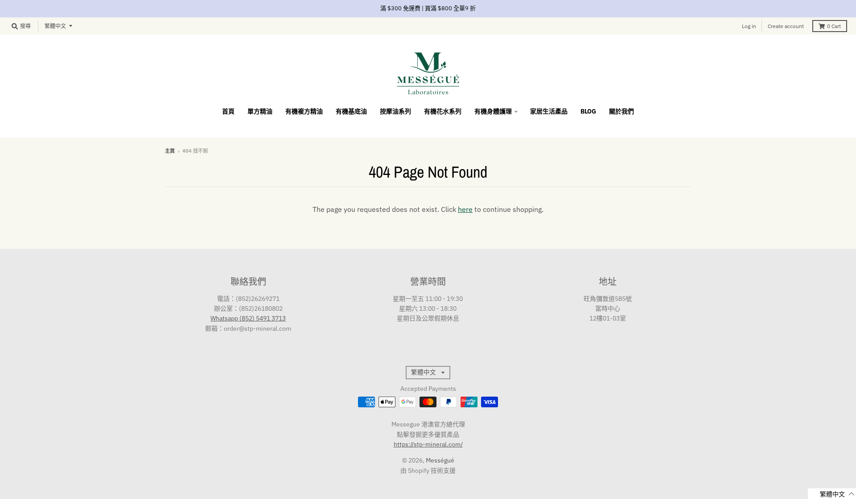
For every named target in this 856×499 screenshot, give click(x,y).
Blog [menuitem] (588, 111)
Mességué (440, 460)
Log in (749, 26)
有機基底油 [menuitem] (351, 111)
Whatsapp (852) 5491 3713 (248, 318)
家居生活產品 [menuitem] (549, 111)
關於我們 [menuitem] (621, 111)
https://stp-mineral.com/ (428, 444)
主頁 (170, 151)
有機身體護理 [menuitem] (493, 111)
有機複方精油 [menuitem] (304, 111)
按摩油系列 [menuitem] (395, 111)
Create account (786, 26)
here (465, 209)
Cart (834, 26)
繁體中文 (55, 26)
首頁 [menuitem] (228, 111)
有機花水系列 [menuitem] (442, 111)
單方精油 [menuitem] (259, 111)
